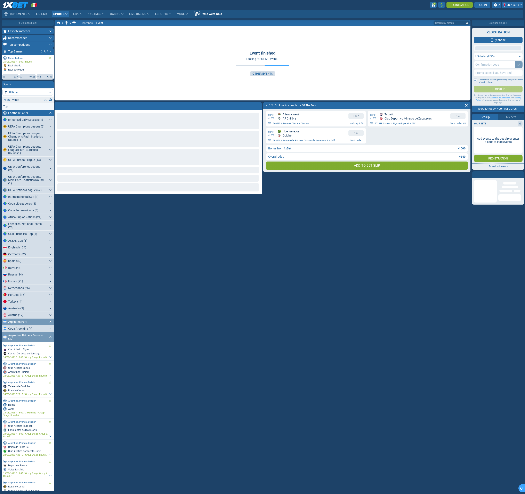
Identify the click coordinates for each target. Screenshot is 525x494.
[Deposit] (441, 5)
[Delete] (257, 105)
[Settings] (496, 5)
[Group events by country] (50, 99)
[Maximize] (50, 31)
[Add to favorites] (50, 58)
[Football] (66, 23)
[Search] (467, 22)
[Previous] (41, 51)
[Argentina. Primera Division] (74, 23)
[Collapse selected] (45, 99)
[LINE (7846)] (58, 23)
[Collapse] (50, 113)
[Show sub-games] (50, 357)
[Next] (50, 51)
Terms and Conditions (500, 130)
